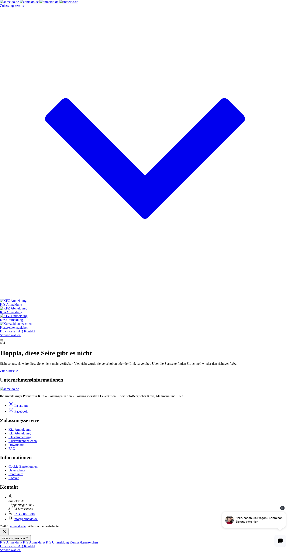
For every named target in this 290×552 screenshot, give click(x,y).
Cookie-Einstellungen (23, 466)
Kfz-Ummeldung (19, 437)
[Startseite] (39, 2)
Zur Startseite (9, 371)
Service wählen (10, 335)
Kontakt (29, 331)
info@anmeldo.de (26, 519)
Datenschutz (16, 470)
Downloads (7, 331)
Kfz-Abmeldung (19, 433)
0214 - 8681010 (24, 514)
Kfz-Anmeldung (19, 429)
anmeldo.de (18, 526)
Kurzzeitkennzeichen (22, 441)
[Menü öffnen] (1, 340)
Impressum (15, 474)
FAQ (19, 331)
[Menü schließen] (4, 531)
